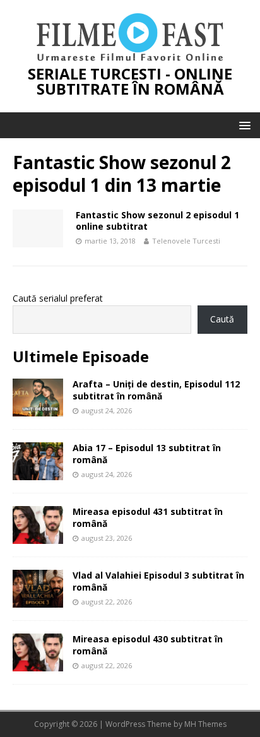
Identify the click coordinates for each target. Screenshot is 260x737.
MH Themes (205, 724)
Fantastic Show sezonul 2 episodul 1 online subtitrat (157, 220)
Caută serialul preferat (58, 298)
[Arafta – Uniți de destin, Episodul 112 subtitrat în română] (38, 409)
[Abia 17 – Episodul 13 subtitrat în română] (38, 473)
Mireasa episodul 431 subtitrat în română (148, 517)
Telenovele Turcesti (186, 240)
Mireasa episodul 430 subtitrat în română (148, 644)
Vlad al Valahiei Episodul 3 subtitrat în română (158, 581)
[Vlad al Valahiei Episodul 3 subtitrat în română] (38, 600)
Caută (222, 319)
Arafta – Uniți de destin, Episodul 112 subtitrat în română (156, 389)
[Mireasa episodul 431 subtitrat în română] (38, 537)
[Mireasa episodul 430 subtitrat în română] (38, 664)
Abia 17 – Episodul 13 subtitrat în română (147, 453)
